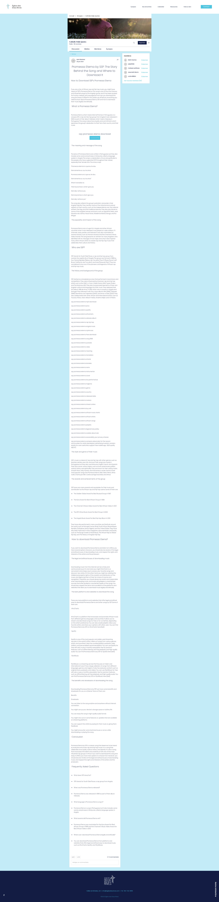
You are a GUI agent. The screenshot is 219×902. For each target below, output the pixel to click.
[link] (75, 49)
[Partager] (118, 60)
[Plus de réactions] (78, 857)
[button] (133, 7)
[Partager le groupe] (149, 43)
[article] (94, 462)
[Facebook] (4, 895)
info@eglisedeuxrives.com (110, 891)
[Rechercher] (134, 42)
